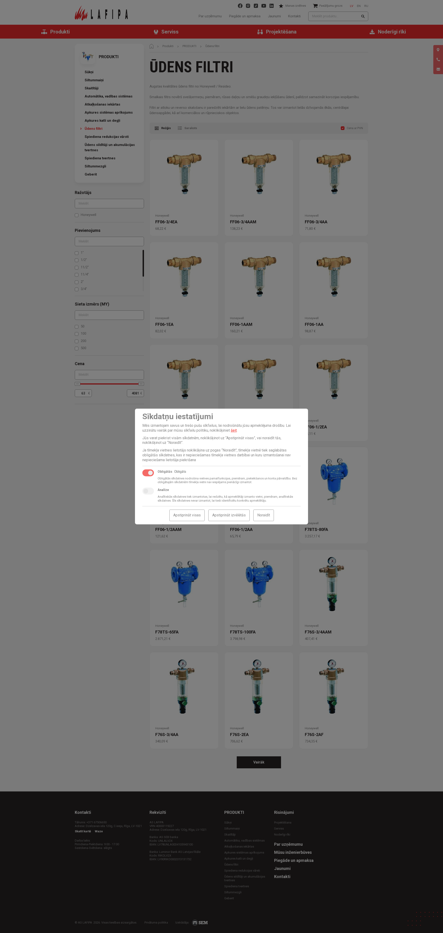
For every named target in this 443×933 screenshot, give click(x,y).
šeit (234, 430)
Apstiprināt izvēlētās (229, 515)
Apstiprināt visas (187, 515)
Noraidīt (263, 515)
